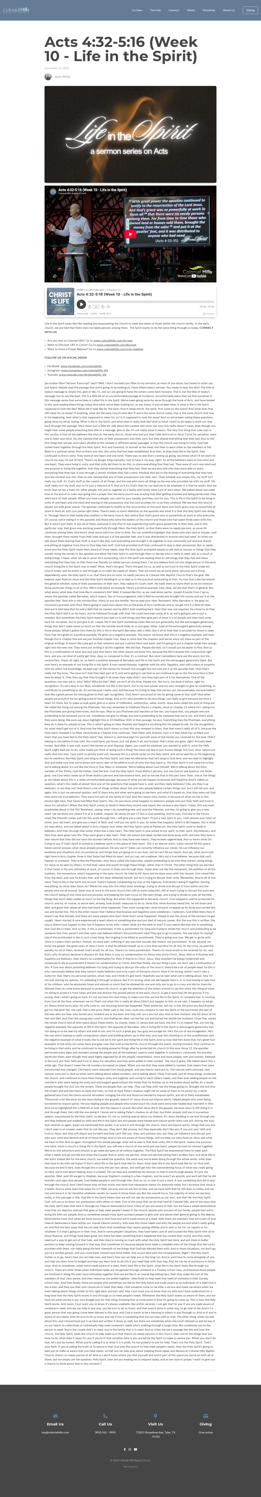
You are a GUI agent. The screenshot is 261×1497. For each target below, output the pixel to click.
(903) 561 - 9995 (105, 1432)
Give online (206, 1432)
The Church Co (130, 1467)
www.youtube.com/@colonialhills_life (82, 374)
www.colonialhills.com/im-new (113, 340)
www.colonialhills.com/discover (117, 345)
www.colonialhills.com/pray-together (120, 349)
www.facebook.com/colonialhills (81, 366)
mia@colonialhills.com (55, 1432)
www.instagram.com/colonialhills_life (84, 370)
